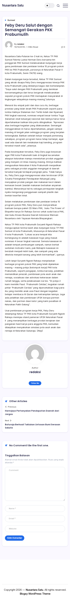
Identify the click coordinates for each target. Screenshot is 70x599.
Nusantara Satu (13, 5)
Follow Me (35, 383)
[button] (50, 5)
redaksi (20, 44)
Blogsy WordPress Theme (35, 593)
